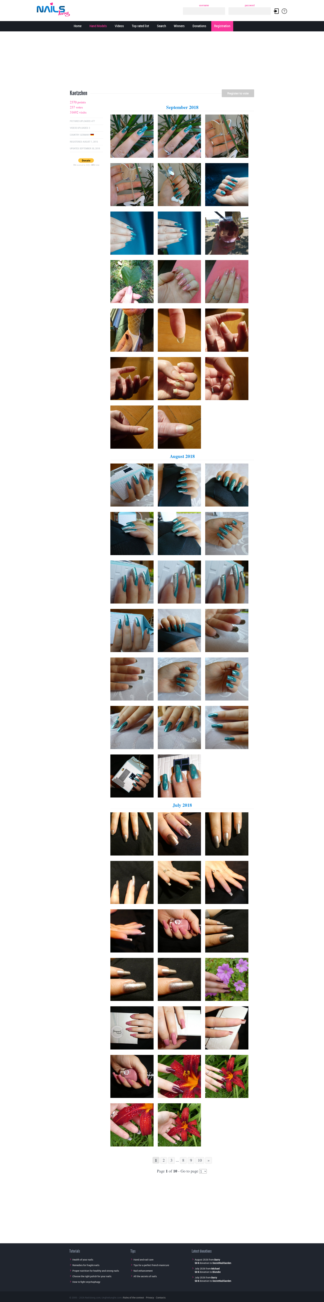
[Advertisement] (162, 61)
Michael (215, 1268)
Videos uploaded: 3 (80, 128)
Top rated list (140, 26)
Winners (179, 26)
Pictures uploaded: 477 (82, 121)
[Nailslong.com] (55, 9)
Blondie (216, 1271)
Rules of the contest (133, 1297)
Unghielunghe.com (112, 1297)
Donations (199, 26)
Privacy (150, 1297)
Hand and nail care (143, 1259)
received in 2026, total (86, 164)
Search (161, 26)
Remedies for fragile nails (85, 1265)
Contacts (161, 1297)
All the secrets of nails (145, 1276)
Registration (222, 26)
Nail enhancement (143, 1270)
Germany (85, 135)
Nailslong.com (93, 1297)
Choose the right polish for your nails (91, 1276)
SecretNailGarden (221, 1263)
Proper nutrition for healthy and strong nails (95, 1270)
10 (200, 1160)
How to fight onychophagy (86, 1281)
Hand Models (98, 26)
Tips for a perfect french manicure (151, 1265)
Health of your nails (82, 1259)
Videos (119, 26)
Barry (217, 1259)
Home (78, 26)
